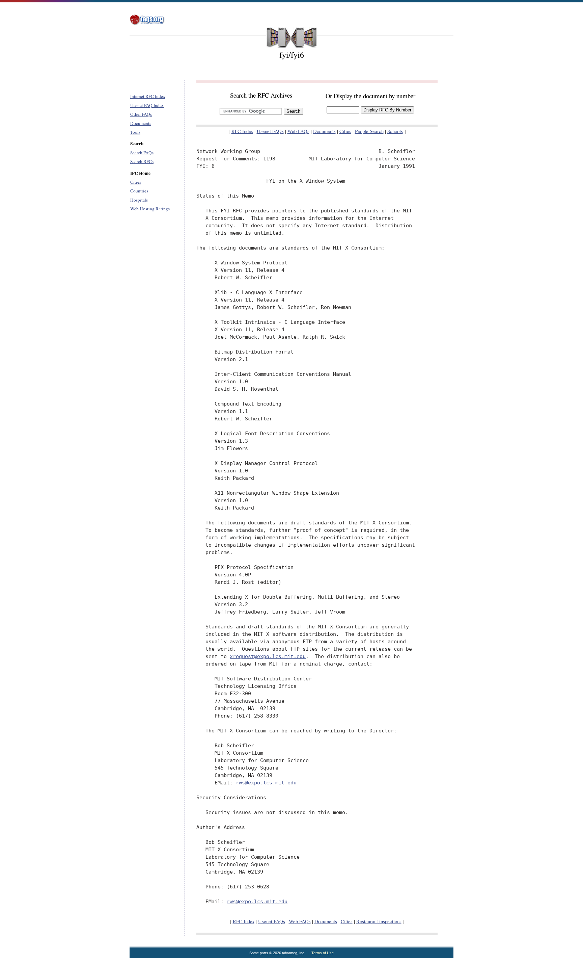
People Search (369, 131)
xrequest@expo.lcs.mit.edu (268, 656)
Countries (139, 191)
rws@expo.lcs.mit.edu (266, 782)
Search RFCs (142, 161)
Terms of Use (322, 953)
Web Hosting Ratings (150, 209)
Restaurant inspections (378, 921)
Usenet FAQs (270, 131)
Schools (395, 131)
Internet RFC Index (147, 96)
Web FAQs (298, 131)
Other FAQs (141, 114)
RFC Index (242, 131)
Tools (135, 132)
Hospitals (139, 200)
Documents (140, 123)
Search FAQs (142, 153)
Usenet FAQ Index (147, 105)
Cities (135, 182)
